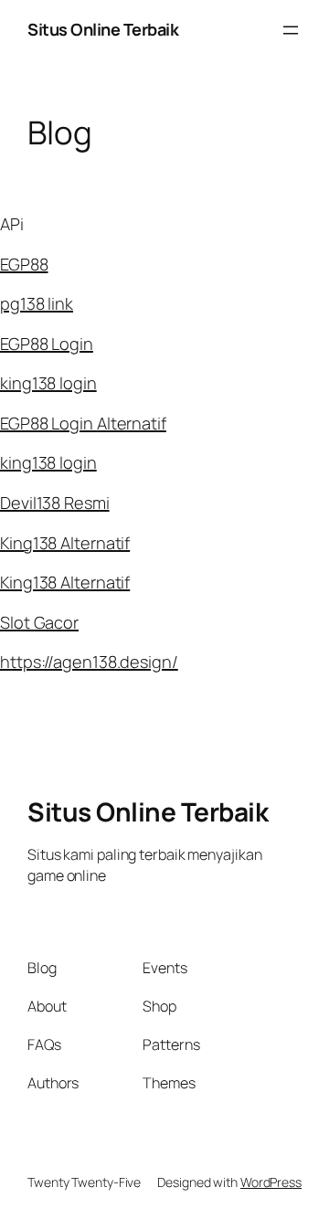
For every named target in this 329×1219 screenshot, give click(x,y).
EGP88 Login (46, 344)
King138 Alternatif (65, 543)
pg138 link (36, 303)
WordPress (271, 1182)
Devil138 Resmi (55, 503)
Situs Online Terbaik (102, 29)
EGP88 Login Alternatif (83, 423)
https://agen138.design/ (89, 662)
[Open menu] (291, 30)
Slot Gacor (39, 622)
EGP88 (24, 264)
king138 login (48, 383)
